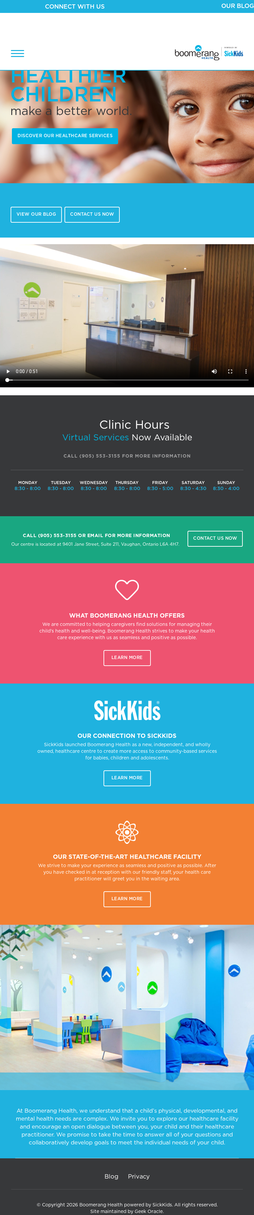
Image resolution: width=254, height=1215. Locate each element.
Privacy (139, 1177)
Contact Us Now (92, 214)
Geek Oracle (149, 1211)
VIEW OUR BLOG (36, 214)
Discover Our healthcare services (65, 136)
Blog (111, 1177)
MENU (17, 53)
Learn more (127, 658)
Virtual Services (95, 437)
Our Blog (237, 6)
